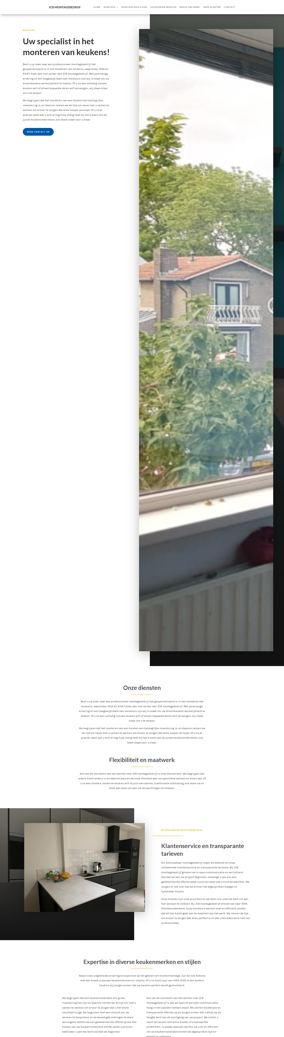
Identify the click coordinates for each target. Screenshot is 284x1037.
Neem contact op (38, 131)
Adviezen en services (163, 7)
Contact (229, 7)
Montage (109, 7)
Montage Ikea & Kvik (134, 7)
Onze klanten (212, 7)
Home (96, 7)
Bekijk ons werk (190, 7)
